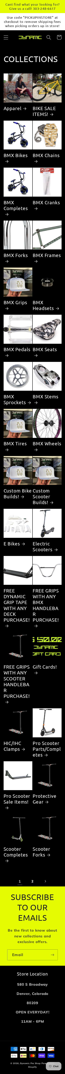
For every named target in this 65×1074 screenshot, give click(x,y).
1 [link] (20, 881)
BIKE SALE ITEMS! (44, 111)
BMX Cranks (46, 202)
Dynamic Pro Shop (30, 1063)
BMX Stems (45, 396)
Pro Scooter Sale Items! (17, 799)
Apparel (12, 108)
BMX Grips (15, 302)
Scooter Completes (16, 852)
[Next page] (45, 881)
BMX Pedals (17, 349)
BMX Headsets (43, 305)
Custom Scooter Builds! (41, 496)
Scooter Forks (41, 852)
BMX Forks (16, 255)
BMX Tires (15, 443)
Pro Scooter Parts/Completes (47, 749)
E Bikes (12, 544)
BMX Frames (47, 255)
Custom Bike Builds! (18, 493)
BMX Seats (45, 349)
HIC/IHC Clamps (12, 746)
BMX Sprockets (15, 399)
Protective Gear (45, 799)
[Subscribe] (52, 954)
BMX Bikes (16, 155)
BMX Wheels (47, 443)
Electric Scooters (43, 546)
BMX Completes (16, 205)
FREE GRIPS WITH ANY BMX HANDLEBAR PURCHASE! (46, 605)
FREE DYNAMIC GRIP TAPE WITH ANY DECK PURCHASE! (17, 605)
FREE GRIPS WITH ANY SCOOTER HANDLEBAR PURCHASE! (17, 681)
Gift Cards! (45, 667)
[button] (6, 37)
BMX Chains (46, 155)
